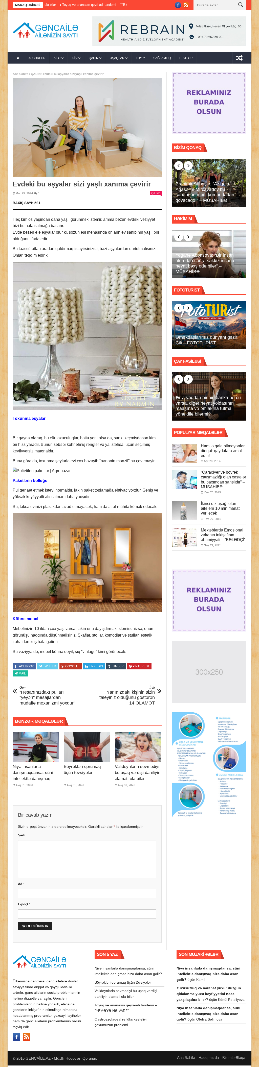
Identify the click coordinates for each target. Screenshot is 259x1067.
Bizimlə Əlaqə (233, 1059)
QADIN (93, 59)
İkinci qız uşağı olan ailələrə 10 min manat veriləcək (220, 510)
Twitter (49, 668)
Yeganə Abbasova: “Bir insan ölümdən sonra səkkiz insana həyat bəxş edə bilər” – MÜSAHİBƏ (205, 265)
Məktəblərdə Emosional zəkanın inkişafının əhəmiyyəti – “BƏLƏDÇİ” (223, 536)
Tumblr (117, 668)
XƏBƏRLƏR (37, 59)
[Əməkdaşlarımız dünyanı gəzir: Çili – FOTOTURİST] (209, 326)
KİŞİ (74, 59)
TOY (139, 59)
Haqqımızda (209, 1059)
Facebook (25, 668)
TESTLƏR (186, 59)
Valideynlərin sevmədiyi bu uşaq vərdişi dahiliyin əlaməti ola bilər (137, 773)
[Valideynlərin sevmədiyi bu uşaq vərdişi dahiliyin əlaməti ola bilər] (138, 748)
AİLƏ (57, 59)
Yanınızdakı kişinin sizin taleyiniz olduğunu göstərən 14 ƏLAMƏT (127, 697)
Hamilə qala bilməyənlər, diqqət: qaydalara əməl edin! (223, 452)
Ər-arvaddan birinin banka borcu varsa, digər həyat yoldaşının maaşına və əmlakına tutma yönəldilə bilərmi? (208, 407)
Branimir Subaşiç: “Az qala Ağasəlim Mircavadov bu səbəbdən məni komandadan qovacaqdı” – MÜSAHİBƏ (205, 193)
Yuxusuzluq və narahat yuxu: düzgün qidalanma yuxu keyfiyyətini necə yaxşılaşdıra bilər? (209, 995)
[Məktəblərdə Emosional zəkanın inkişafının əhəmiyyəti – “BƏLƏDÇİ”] (184, 538)
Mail (22, 675)
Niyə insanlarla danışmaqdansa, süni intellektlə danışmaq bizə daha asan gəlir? (208, 975)
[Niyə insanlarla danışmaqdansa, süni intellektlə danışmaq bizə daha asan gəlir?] (36, 748)
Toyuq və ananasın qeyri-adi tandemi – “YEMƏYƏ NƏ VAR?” (72, 5)
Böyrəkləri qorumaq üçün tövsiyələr (123, 984)
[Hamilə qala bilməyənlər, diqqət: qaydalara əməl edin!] (184, 454)
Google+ (72, 668)
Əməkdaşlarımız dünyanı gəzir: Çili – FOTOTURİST (207, 341)
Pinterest (141, 668)
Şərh (21, 837)
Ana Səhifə (20, 75)
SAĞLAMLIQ (162, 59)
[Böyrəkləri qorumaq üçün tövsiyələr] (87, 748)
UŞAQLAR (117, 59)
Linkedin (96, 668)
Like (157, 194)
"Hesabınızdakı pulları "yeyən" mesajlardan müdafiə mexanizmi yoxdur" (47, 697)
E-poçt (24, 906)
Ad (21, 885)
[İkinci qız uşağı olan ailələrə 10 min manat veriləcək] (184, 512)
